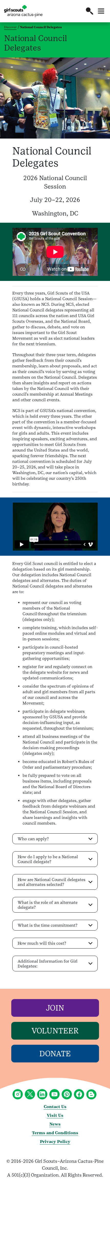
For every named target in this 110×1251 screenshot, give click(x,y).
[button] (89, 11)
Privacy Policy (55, 1141)
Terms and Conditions (55, 1132)
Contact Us (55, 1106)
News (55, 1124)
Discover (10, 27)
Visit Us (55, 1115)
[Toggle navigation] (101, 11)
